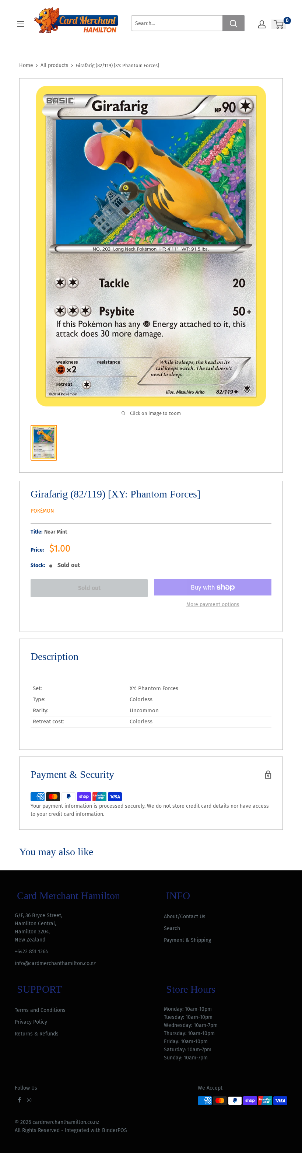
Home (26, 65)
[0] (279, 24)
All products (55, 65)
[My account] (262, 24)
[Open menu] (21, 24)
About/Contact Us (185, 916)
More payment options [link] (212, 604)
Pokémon (42, 511)
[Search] (233, 23)
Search (172, 928)
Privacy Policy (31, 1022)
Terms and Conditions (40, 1010)
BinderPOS (114, 1130)
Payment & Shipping (187, 940)
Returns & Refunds (37, 1034)
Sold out (89, 587)
